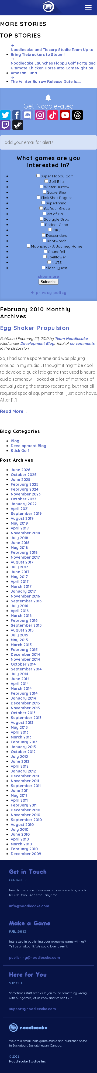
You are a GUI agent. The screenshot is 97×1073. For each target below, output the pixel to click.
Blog (15, 440)
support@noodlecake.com (32, 1009)
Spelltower (56, 257)
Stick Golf (20, 450)
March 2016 (21, 615)
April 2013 (20, 732)
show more (48, 276)
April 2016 (20, 610)
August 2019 (22, 518)
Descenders (56, 235)
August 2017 (22, 562)
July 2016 (19, 605)
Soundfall (56, 251)
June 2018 (20, 542)
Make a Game (30, 923)
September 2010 (26, 819)
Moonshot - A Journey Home (56, 246)
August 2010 (22, 824)
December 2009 (26, 853)
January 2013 (23, 746)
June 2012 (20, 761)
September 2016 (26, 601)
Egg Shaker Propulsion (35, 327)
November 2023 (26, 494)
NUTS (57, 262)
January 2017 (23, 591)
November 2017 (25, 557)
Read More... (13, 411)
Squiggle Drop (56, 219)
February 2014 (24, 693)
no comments (82, 343)
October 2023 (23, 499)
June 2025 (20, 479)
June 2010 (20, 834)
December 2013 (25, 703)
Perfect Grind (56, 224)
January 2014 (23, 698)
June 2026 (20, 469)
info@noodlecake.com (29, 906)
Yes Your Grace (57, 208)
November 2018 (25, 533)
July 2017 (19, 567)
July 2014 (19, 674)
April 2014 (20, 683)
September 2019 (26, 513)
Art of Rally (57, 213)
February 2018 (24, 552)
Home (48, 7)
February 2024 (25, 489)
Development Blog (37, 343)
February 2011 (24, 805)
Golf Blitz (56, 181)
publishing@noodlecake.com (34, 957)
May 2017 (19, 576)
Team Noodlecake (71, 338)
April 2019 (20, 528)
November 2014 (25, 659)
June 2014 (20, 678)
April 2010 (20, 839)
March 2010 (21, 844)
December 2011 (25, 776)
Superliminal (56, 203)
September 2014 (26, 669)
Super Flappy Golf (57, 176)
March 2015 (21, 644)
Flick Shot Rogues (56, 197)
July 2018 (19, 537)
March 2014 (21, 688)
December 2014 (25, 654)
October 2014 (23, 664)
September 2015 (26, 625)
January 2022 (24, 503)
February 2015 (24, 649)
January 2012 (23, 771)
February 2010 (24, 848)
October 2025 (24, 474)
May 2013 (19, 727)
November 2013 (25, 708)
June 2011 (20, 790)
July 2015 (19, 635)
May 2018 (19, 547)
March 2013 (21, 737)
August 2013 (22, 722)
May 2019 (19, 523)
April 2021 (20, 508)
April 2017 (20, 581)
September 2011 (26, 785)
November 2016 (25, 596)
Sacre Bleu (56, 192)
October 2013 (23, 712)
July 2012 (19, 756)
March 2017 (21, 586)
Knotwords (57, 240)
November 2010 (25, 814)
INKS (57, 230)
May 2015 (19, 639)
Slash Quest (56, 267)
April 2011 (19, 800)
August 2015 (22, 630)
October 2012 (23, 751)
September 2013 (26, 717)
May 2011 (19, 795)
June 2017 (20, 571)
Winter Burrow (56, 186)
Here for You (28, 975)
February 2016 (24, 620)
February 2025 (25, 484)
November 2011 (25, 780)
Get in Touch (28, 872)
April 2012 (20, 766)
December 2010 (25, 810)
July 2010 (19, 829)
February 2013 (24, 742)
